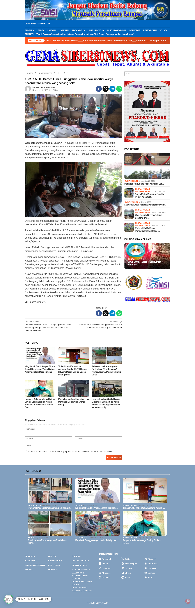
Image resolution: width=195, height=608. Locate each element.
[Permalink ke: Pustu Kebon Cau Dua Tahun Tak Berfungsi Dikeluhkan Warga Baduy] (73, 388)
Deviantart (152, 568)
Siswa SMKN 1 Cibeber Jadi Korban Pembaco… (144, 263)
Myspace (106, 573)
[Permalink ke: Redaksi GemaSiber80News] (28, 89)
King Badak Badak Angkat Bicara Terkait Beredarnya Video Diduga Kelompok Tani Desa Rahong (40, 369)
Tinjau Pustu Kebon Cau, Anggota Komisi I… (144, 508)
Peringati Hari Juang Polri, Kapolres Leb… (144, 183)
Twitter (127, 559)
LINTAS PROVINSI (81, 561)
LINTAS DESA (55, 561)
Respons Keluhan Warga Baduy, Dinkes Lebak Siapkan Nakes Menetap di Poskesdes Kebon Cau (40, 403)
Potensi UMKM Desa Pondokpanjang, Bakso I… (147, 229)
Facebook (106, 559)
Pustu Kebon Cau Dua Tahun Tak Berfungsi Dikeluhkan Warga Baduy (73, 402)
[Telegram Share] (112, 89)
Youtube (151, 573)
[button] (8, 599)
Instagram (106, 568)
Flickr (127, 577)
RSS (150, 577)
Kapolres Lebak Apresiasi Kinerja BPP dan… (145, 204)
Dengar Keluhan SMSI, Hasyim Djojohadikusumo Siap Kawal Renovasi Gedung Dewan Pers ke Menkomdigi (106, 403)
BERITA (138, 189)
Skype (128, 573)
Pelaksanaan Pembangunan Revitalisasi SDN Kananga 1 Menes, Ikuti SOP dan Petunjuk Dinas (106, 370)
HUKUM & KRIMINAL (35, 565)
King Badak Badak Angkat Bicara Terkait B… (96, 508)
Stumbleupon (131, 563)
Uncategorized (132, 181)
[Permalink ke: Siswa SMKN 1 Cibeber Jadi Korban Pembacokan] (147, 256)
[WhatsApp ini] (119, 89)
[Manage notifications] (187, 601)
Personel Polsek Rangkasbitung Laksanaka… (49, 508)
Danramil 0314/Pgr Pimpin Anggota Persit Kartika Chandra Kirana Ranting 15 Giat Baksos (100, 324)
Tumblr (105, 563)
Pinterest (152, 559)
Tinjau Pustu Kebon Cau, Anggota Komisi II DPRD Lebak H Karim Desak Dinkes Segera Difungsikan (72, 370)
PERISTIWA (54, 565)
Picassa (106, 577)
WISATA (29, 570)
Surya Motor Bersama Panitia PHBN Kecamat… (149, 195)
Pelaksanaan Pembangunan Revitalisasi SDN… (47, 541)
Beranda (30, 556)
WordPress (153, 563)
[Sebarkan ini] (99, 89)
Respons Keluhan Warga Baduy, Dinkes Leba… (142, 541)
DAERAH (146, 189)
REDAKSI (53, 570)
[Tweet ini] (106, 89)
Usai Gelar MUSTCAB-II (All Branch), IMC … (148, 216)
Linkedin (128, 568)
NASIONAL (30, 561)
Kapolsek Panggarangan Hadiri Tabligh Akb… (97, 540)
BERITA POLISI (34, 505)
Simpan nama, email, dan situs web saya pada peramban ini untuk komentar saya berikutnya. (70, 451)
